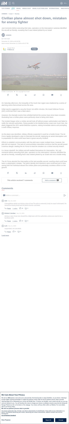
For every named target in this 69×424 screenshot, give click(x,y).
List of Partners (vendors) (8, 415)
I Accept (60, 420)
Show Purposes (5, 420)
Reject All (48, 420)
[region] (34, 408)
